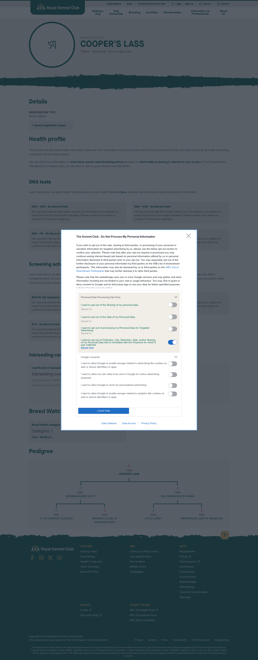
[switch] (172, 304)
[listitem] (129, 297)
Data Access (129, 423)
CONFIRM (103, 411)
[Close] (189, 237)
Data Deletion (109, 423)
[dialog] (129, 330)
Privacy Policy (149, 423)
